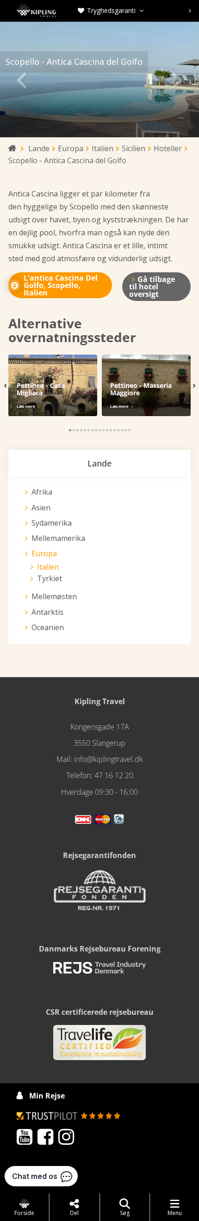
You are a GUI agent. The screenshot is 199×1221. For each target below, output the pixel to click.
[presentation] (108, 10)
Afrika (41, 492)
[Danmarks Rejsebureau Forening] (99, 971)
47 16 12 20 (113, 775)
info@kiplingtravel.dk (108, 759)
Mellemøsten (54, 596)
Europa (44, 553)
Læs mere (26, 406)
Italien (48, 567)
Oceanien (47, 627)
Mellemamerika (58, 538)
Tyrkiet (49, 578)
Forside (24, 1213)
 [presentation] (177, 79)
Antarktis (47, 612)
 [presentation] (21, 79)
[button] (70, 430)
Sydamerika (51, 523)
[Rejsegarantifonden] (99, 893)
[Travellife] (99, 1047)
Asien (40, 508)
